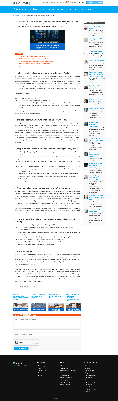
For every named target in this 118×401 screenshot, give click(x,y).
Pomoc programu (65, 380)
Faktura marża (88, 377)
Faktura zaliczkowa (90, 380)
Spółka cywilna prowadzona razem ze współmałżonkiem (34, 63)
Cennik (52, 3)
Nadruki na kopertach (66, 377)
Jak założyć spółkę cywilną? (94, 27)
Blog (17, 15)
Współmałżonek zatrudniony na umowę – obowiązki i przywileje (37, 61)
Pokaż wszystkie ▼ (24, 66)
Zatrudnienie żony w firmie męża (96, 61)
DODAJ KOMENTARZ (21, 348)
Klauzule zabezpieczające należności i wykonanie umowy (20, 297)
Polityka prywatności (63, 398)
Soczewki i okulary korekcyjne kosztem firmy (54, 296)
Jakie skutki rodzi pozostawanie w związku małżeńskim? (35, 56)
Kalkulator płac (65, 373)
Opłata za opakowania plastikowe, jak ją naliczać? (38, 296)
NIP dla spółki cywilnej (95, 51)
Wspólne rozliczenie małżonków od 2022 (95, 100)
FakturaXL (18, 363)
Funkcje (45, 3)
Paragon (87, 373)
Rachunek (87, 368)
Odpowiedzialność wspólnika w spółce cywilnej (94, 154)
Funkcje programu (42, 366)
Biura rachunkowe (66, 366)
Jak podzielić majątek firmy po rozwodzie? (97, 210)
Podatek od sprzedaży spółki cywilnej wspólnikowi (95, 165)
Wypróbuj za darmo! (95, 2)
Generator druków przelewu (68, 370)
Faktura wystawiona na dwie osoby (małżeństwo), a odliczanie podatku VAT (73, 298)
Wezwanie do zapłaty (90, 389)
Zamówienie (88, 391)
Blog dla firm (64, 368)
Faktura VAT (88, 366)
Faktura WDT (88, 384)
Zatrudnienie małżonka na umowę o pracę (96, 109)
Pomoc (40, 373)
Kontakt (73, 3)
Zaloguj (81, 2)
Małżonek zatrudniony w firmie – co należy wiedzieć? (33, 58)
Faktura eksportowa (90, 382)
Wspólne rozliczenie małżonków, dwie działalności (95, 86)
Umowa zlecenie (65, 384)
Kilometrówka (65, 375)
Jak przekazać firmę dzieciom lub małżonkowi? (96, 139)
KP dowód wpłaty (89, 387)
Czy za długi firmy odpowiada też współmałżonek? (94, 177)
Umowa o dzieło (65, 382)
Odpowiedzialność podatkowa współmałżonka (94, 124)
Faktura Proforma (89, 370)
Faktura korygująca (90, 375)
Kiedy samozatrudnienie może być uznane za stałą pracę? (96, 197)
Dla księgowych (62, 3)
